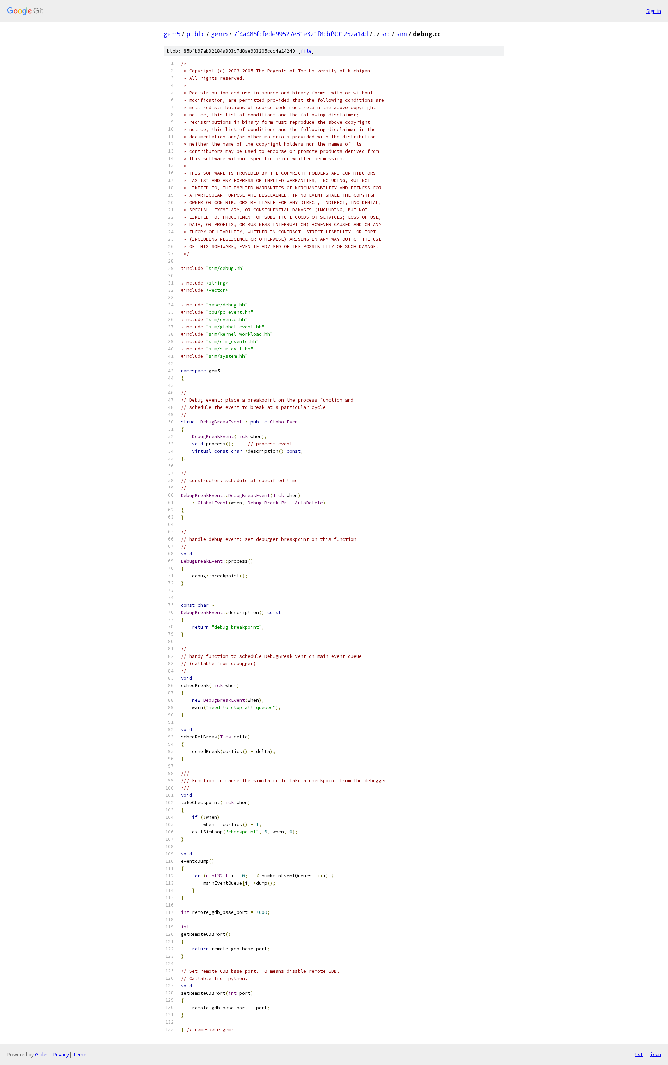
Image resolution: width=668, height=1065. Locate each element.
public (195, 34)
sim (401, 34)
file (306, 51)
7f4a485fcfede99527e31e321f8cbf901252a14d (300, 34)
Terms (80, 1054)
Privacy (61, 1054)
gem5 (172, 34)
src (385, 34)
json (655, 1054)
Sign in (653, 11)
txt (639, 1054)
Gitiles (42, 1054)
